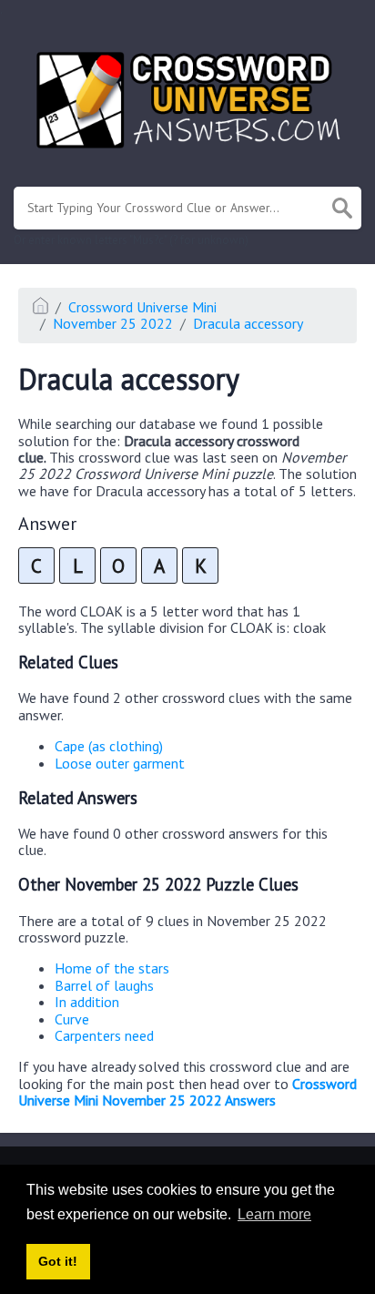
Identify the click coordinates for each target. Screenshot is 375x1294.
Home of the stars (112, 968)
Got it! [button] (57, 1261)
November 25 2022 (113, 323)
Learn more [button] (274, 1214)
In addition (87, 1002)
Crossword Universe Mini (142, 307)
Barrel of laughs (104, 985)
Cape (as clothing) (109, 746)
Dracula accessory (248, 323)
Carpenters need (104, 1035)
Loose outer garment (120, 763)
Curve (72, 1019)
